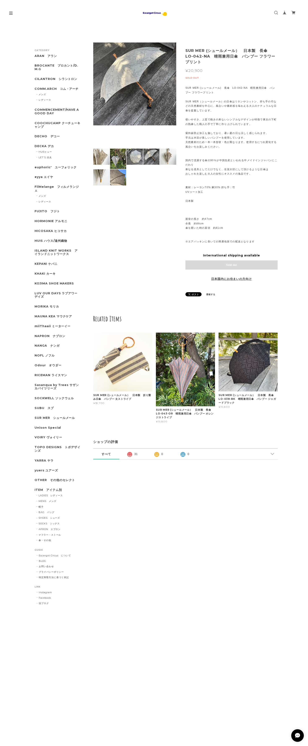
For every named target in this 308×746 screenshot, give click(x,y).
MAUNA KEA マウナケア (53, 316)
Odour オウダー (48, 365)
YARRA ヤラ (44, 460)
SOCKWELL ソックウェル (54, 398)
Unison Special (48, 428)
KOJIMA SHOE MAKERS (54, 283)
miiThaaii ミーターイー (53, 326)
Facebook (45, 597)
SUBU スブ (44, 408)
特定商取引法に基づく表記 (54, 577)
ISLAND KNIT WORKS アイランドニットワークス (56, 252)
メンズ (42, 94)
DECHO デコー (47, 136)
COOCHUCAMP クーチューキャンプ (57, 125)
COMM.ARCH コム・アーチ (57, 89)
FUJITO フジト (47, 211)
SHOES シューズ (49, 517)
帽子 (41, 506)
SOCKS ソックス (49, 523)
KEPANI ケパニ (46, 264)
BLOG (42, 561)
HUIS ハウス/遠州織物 (51, 241)
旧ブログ (44, 603)
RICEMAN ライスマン (51, 375)
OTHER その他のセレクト (55, 480)
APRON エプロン (50, 529)
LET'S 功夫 (45, 157)
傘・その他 (45, 540)
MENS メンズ (47, 501)
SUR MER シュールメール (55, 418)
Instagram (45, 592)
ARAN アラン (46, 56)
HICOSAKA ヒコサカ (51, 231)
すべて (106, 454)
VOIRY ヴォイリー (48, 437)
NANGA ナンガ (47, 345)
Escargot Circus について (55, 555)
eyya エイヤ (44, 177)
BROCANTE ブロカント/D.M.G (56, 67)
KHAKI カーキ (45, 273)
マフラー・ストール (50, 534)
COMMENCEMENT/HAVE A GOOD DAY (57, 111)
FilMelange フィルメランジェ (57, 188)
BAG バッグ (46, 512)
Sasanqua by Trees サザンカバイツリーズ (57, 386)
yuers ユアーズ (46, 470)
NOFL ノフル (45, 355)
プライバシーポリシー (51, 571)
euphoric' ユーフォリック (56, 167)
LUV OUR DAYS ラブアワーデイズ (56, 295)
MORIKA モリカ (47, 306)
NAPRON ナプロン (50, 336)
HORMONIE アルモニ (51, 221)
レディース (45, 99)
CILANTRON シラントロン (56, 79)
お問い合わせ (46, 566)
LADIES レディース (51, 495)
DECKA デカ (44, 146)
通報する (210, 294)
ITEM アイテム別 (48, 490)
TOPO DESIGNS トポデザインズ (57, 449)
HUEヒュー (45, 151)
